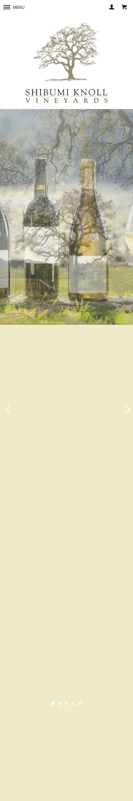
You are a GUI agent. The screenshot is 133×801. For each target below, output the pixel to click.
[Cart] (124, 7)
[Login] (112, 7)
